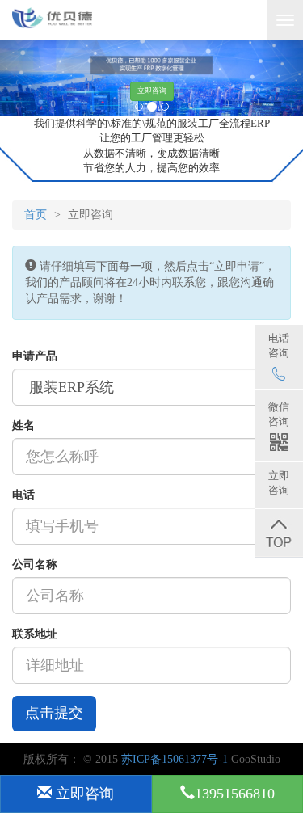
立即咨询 (151, 90)
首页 (35, 215)
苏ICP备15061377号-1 (174, 759)
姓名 (23, 425)
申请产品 (34, 356)
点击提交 (54, 713)
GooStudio (255, 759)
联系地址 (34, 634)
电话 (23, 495)
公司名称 (34, 564)
